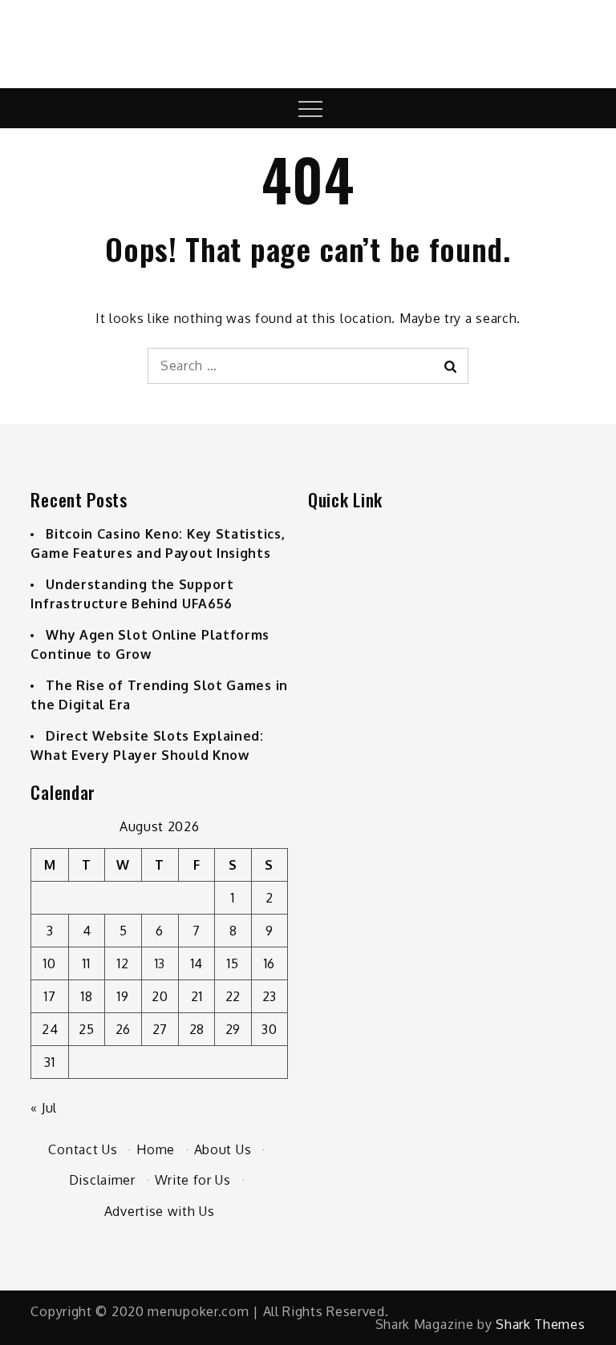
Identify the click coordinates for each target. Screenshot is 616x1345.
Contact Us (82, 1149)
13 (160, 963)
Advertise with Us (159, 1211)
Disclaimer (102, 1180)
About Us (223, 1149)
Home (155, 1149)
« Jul (43, 1108)
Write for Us (193, 1180)
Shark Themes (540, 1324)
